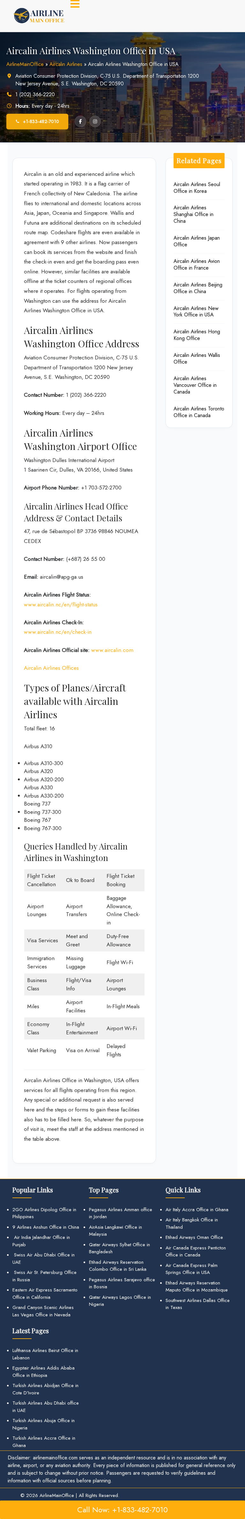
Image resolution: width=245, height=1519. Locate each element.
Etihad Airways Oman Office (194, 1237)
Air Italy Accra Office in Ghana (197, 1209)
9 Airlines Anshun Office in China (45, 1227)
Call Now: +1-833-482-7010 (122, 1509)
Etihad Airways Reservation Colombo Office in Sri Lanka (117, 1266)
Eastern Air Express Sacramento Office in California (45, 1293)
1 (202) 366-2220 (35, 94)
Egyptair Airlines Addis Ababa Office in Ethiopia (43, 1371)
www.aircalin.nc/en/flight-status (61, 604)
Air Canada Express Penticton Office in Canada (196, 1251)
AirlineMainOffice (25, 64)
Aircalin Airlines (65, 64)
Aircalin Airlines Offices (51, 668)
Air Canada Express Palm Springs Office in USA (192, 1269)
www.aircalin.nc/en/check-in (58, 632)
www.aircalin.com (112, 650)
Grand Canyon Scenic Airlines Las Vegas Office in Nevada (43, 1311)
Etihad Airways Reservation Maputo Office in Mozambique (197, 1286)
